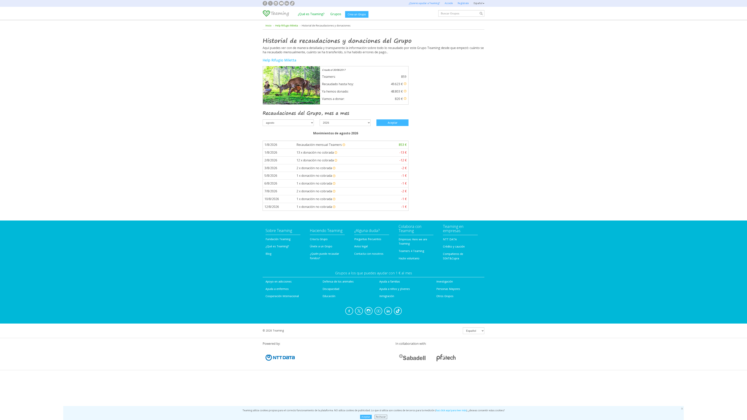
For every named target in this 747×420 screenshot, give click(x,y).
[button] (405, 83)
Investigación (444, 281)
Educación (329, 296)
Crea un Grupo (357, 14)
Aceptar (365, 416)
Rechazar (381, 416)
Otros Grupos (444, 296)
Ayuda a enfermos (277, 289)
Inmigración (386, 296)
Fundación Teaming (278, 239)
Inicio (269, 25)
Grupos (335, 14)
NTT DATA (450, 239)
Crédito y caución (454, 246)
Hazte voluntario (409, 258)
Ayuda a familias (389, 281)
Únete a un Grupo (321, 246)
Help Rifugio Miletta (286, 25)
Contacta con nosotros (368, 254)
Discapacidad (331, 289)
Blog (268, 254)
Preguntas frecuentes (367, 239)
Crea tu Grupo (319, 239)
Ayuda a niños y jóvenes (394, 289)
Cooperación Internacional (282, 296)
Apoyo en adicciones (279, 281)
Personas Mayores (448, 289)
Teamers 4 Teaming (411, 251)
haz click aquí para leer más (451, 410)
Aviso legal (361, 246)
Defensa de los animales (338, 281)
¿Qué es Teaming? (311, 14)
